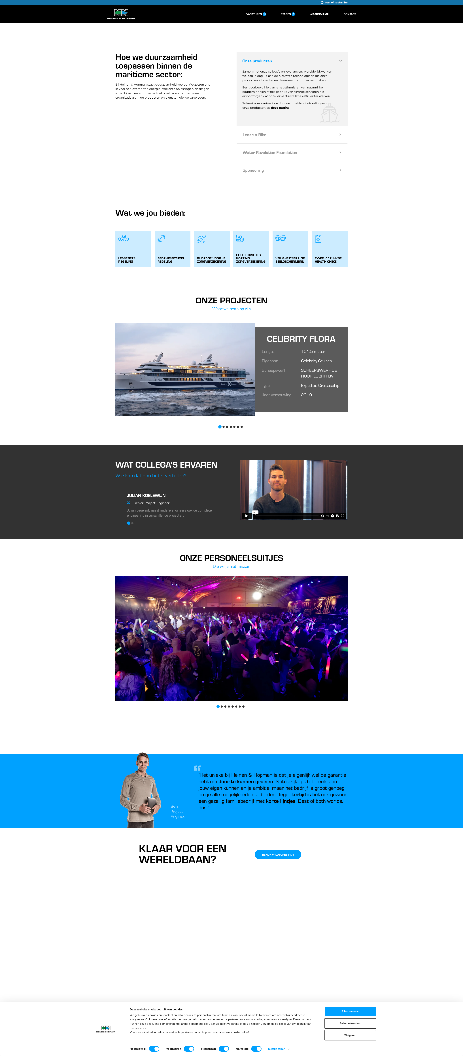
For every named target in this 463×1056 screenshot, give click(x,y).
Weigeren (350, 1035)
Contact (350, 14)
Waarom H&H (319, 14)
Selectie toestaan (350, 1023)
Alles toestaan (350, 1011)
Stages (287, 14)
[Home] (121, 14)
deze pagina (280, 107)
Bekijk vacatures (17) (278, 854)
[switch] (189, 1049)
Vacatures (256, 14)
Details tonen (276, 1048)
